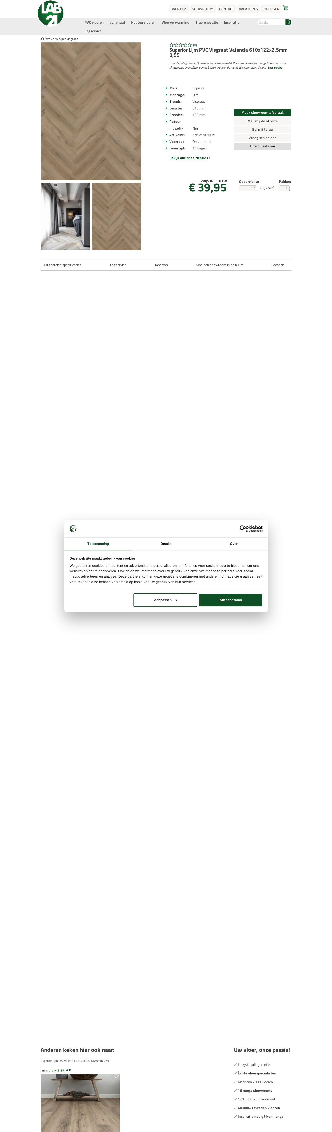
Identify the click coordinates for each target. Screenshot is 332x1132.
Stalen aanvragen (57, 1081)
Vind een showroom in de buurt (219, 264)
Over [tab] (234, 544)
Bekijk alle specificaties (189, 157)
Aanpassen (163, 600)
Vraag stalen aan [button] (262, 137)
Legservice (93, 31)
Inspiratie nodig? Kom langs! (260, 1116)
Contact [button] (226, 9)
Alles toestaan (231, 600)
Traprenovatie (206, 22)
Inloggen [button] (271, 9)
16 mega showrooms (254, 1090)
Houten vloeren (143, 22)
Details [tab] (166, 544)
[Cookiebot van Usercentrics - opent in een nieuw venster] (243, 528)
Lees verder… (275, 67)
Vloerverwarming (175, 22)
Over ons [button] (179, 9)
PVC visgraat (69, 39)
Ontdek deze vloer (57, 1086)
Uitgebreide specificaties (63, 264)
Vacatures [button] (248, 9)
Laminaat (117, 22)
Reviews (161, 264)
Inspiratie (231, 22)
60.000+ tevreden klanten (258, 1108)
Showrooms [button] (203, 9)
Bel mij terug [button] (262, 129)
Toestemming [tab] (98, 544)
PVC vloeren (94, 22)
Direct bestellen (262, 146)
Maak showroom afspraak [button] (262, 112)
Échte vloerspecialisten (256, 1073)
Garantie (278, 264)
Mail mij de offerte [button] (263, 121)
